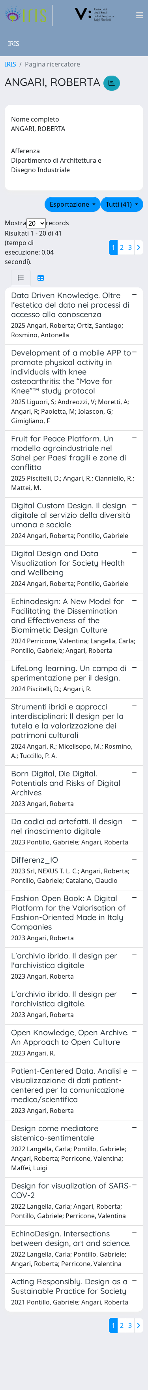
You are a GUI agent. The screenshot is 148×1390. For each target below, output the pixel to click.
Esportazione (70, 204)
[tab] (21, 278)
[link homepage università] (94, 15)
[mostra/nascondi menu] (139, 15)
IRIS (10, 64)
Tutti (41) (119, 204)
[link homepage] (29, 15)
